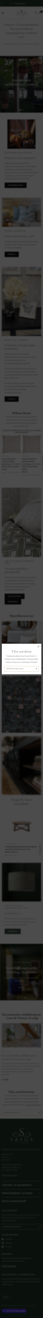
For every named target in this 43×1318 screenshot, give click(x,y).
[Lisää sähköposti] (36, 668)
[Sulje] (38, 646)
